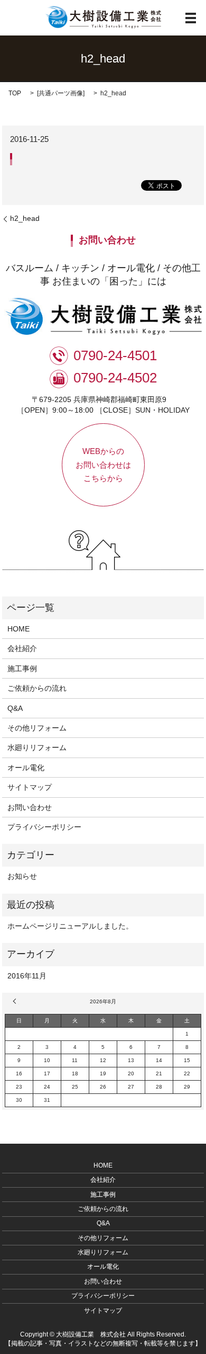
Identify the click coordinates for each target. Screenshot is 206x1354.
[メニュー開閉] (190, 18)
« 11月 (16, 1001)
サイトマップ (29, 787)
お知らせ (22, 876)
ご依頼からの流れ (37, 688)
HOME (18, 629)
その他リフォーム (37, 728)
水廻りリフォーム (37, 747)
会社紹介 (22, 648)
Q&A (15, 708)
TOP (14, 93)
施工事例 (22, 668)
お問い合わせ (29, 807)
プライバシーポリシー (44, 827)
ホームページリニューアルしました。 (70, 926)
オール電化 (25, 767)
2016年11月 (26, 976)
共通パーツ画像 (61, 93)
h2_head (25, 218)
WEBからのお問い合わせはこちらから (103, 465)
